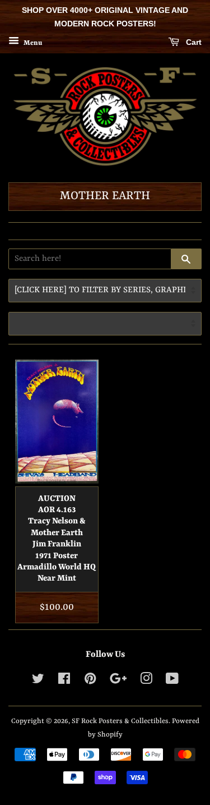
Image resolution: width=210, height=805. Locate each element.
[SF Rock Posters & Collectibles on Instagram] (146, 681)
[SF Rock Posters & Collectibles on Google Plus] (118, 681)
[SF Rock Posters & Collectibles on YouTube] (172, 681)
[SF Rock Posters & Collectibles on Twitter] (38, 681)
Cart (193, 42)
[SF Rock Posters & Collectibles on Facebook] (64, 681)
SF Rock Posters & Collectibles (120, 721)
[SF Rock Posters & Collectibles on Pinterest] (90, 681)
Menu (32, 43)
